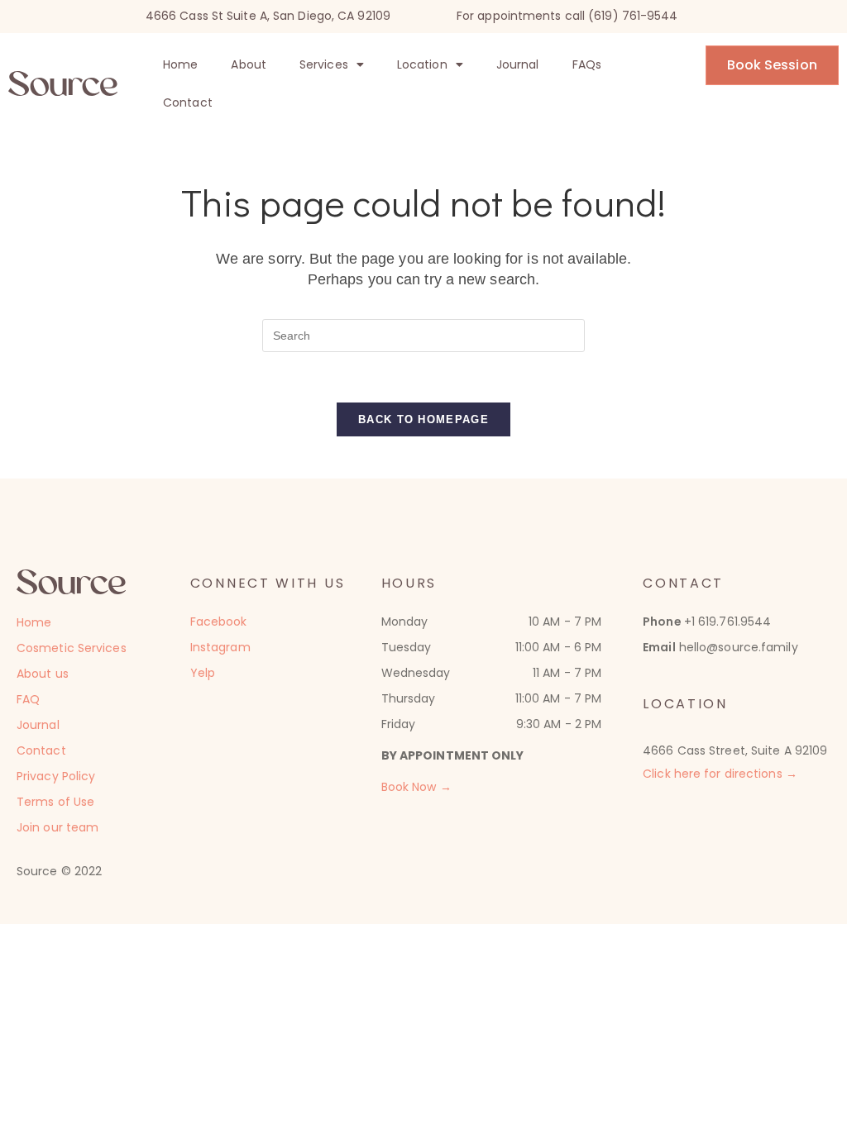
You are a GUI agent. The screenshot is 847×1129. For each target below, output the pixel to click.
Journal (517, 64)
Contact (188, 102)
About (248, 64)
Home (180, 64)
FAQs (586, 64)
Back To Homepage (423, 419)
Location (422, 64)
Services (323, 64)
